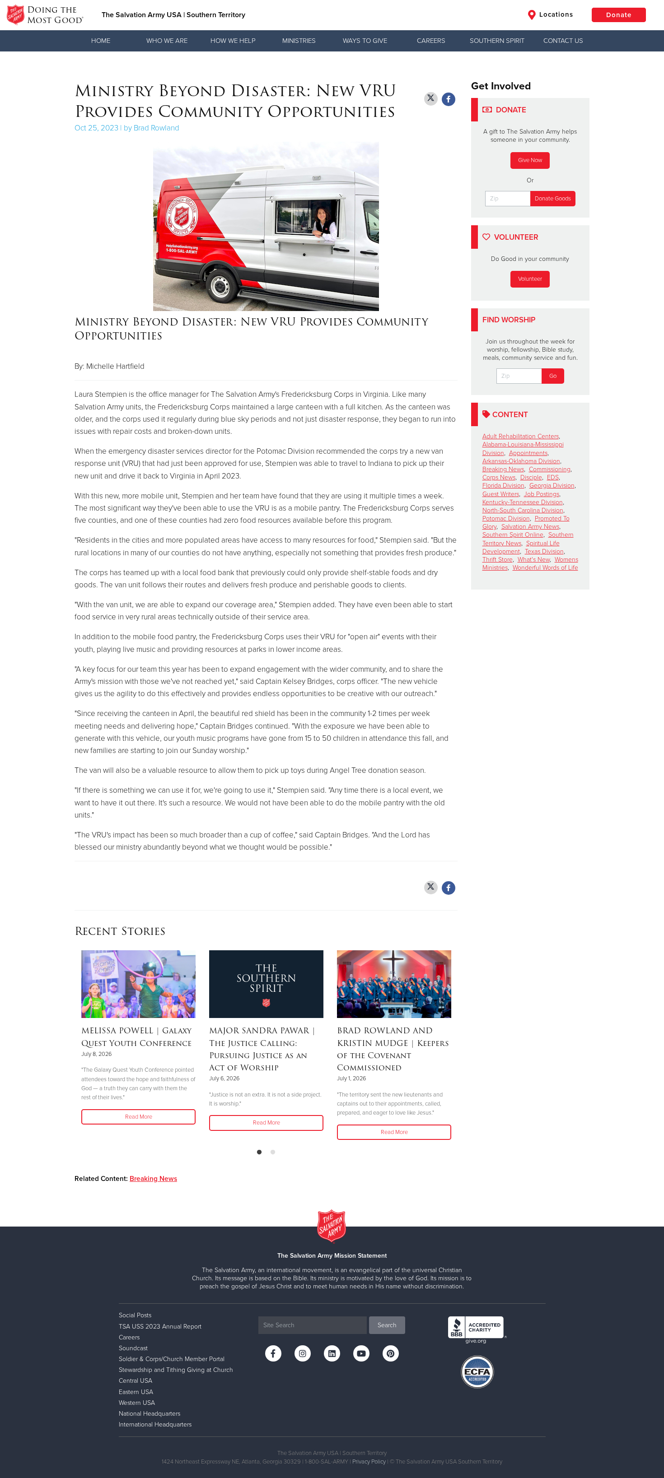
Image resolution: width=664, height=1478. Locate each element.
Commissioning (549, 469)
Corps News (498, 477)
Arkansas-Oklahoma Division (521, 461)
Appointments (528, 453)
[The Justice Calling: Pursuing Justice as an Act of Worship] (266, 984)
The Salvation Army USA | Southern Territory (173, 14)
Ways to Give (365, 41)
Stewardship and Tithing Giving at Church (176, 1370)
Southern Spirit (497, 41)
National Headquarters (149, 1414)
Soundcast (133, 1348)
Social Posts (135, 1315)
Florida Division (503, 485)
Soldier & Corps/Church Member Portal (171, 1359)
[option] (138, 1038)
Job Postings (541, 494)
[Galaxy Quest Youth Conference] (138, 984)
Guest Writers (500, 494)
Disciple (531, 477)
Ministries (299, 41)
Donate (618, 15)
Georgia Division (552, 485)
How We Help (233, 41)
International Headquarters (155, 1424)
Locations (555, 14)
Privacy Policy (369, 1461)
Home (100, 41)
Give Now (530, 160)
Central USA (135, 1381)
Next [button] (455, 1046)
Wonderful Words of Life (545, 568)
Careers (431, 41)
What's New (534, 559)
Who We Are (166, 41)
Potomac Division (506, 518)
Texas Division (544, 551)
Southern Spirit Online (512, 535)
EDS (553, 477)
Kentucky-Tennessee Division (522, 502)
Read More (138, 1116)
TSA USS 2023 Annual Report (160, 1326)
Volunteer (530, 279)
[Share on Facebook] (448, 99)
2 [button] (272, 1152)
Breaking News (153, 1179)
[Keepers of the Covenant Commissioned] (394, 984)
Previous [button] (77, 1046)
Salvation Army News (530, 526)
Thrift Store (497, 559)
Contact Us (563, 41)
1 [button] (259, 1152)
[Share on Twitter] (431, 99)
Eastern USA (136, 1392)
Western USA (137, 1403)
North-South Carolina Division (522, 510)
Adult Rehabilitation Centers (520, 436)
